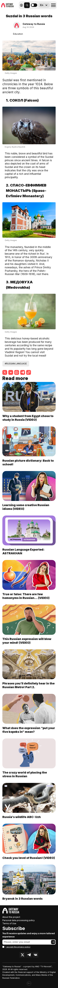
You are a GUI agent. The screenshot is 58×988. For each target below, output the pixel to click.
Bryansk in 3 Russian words (22, 898)
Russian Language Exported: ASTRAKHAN (23, 551)
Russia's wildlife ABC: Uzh (21, 817)
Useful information (40, 13)
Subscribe (13, 928)
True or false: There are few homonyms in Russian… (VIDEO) (26, 596)
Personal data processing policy (18, 920)
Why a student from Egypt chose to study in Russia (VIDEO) (27, 417)
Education (18, 34)
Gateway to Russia (34, 23)
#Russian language (16, 363)
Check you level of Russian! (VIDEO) (28, 858)
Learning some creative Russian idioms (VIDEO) (25, 507)
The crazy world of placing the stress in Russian (24, 774)
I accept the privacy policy (18, 947)
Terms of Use (9, 923)
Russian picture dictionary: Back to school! (28, 462)
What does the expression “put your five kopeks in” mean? (28, 730)
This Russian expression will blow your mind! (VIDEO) (26, 640)
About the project (11, 917)
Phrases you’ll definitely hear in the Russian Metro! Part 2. (28, 685)
